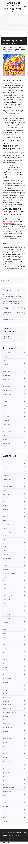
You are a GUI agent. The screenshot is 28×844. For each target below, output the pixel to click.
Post (4, 644)
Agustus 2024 (6, 443)
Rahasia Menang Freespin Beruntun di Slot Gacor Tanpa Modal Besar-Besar (13, 302)
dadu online (6, 524)
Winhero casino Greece (9, 814)
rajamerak (5, 656)
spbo (4, 795)
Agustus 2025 (6, 398)
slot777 (5, 776)
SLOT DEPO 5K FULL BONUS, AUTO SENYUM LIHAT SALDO (13, 307)
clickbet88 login (7, 516)
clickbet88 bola (7, 513)
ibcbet (4, 539)
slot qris (5, 757)
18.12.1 (5, 468)
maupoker (5, 603)
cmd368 (5, 520)
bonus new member (8, 486)
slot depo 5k (6, 723)
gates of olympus (7, 532)
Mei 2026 (5, 364)
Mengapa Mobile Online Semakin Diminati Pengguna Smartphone (14, 318)
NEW (4, 626)
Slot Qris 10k (6, 761)
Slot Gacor (5, 731)
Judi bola (5, 565)
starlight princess (7, 799)
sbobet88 (5, 671)
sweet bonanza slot (10, 43)
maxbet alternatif (7, 614)
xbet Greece (6, 817)
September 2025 (7, 394)
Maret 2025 (6, 416)
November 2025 (7, 386)
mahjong (5, 584)
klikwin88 (5, 569)
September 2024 (7, 439)
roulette (5, 659)
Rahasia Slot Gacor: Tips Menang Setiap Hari (13, 7)
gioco (4, 535)
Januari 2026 (6, 379)
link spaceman (6, 577)
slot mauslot (6, 280)
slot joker (5, 742)
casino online (6, 494)
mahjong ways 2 (7, 595)
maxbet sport (6, 618)
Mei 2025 (5, 409)
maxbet (5, 611)
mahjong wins (6, 599)
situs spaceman (7, 690)
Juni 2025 (5, 405)
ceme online (6, 498)
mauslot (5, 607)
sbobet (5, 667)
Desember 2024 (7, 428)
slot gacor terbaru (8, 738)
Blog (4, 483)
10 (3, 464)
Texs (4, 802)
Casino (4, 490)
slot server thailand (8, 765)
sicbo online (6, 682)
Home (4, 25)
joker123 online (7, 558)
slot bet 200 (6, 701)
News (4, 629)
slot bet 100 (6, 697)
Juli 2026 (5, 356)
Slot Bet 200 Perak (8, 705)
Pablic (4, 637)
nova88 (5, 633)
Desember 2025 (7, 383)
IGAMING (5, 550)
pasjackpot (6, 641)
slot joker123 (6, 746)
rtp (4, 663)
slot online (5, 754)
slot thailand (6, 772)
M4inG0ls (6, 39)
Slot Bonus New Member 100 (11, 712)
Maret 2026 (6, 371)
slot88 (4, 780)
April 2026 (5, 368)
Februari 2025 (7, 420)
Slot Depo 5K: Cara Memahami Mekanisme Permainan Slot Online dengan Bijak (12, 296)
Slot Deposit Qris (7, 727)
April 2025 (5, 413)
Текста (5, 821)
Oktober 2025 (7, 390)
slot (10, 82)
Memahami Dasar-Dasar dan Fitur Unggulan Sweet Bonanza (14, 49)
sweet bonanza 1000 (8, 223)
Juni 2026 (5, 360)
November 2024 (7, 432)
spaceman (5, 784)
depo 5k (5, 528)
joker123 (5, 554)
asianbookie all (7, 475)
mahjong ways (7, 592)
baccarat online (7, 479)
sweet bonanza (15, 40)
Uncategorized (14, 39)
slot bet (5, 693)
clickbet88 (5, 509)
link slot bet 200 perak (9, 573)
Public (4, 648)
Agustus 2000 (6, 447)
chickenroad (6, 501)
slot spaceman (7, 769)
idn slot (5, 547)
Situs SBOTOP (7, 686)
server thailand (7, 678)
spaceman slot (7, 791)
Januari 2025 (6, 424)
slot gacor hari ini (7, 735)
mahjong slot (6, 588)
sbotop (5, 674)
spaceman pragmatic (8, 787)
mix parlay (5, 622)
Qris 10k (5, 652)
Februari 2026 (7, 375)
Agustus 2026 (6, 353)
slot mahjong (6, 750)
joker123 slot (6, 562)
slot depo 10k (6, 720)
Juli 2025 (5, 402)
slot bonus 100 (7, 708)
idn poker (5, 543)
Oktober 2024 (7, 435)
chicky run (5, 505)
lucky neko (5, 580)
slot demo (5, 716)
